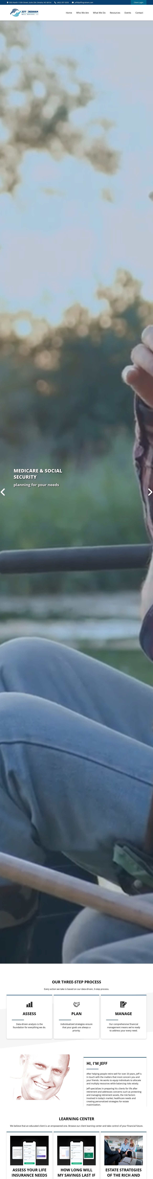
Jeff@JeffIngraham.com (84, 2)
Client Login (138, 2)
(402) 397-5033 (63, 2)
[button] (69, 12)
